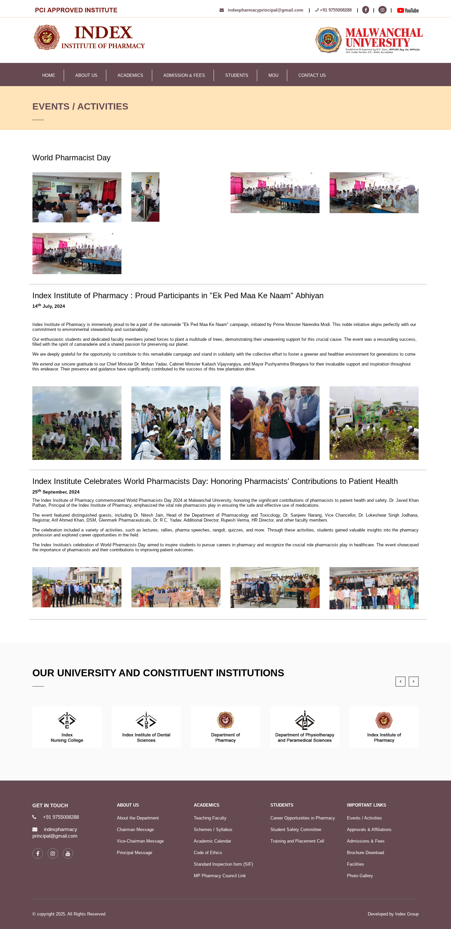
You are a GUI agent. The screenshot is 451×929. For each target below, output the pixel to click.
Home (48, 75)
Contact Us (312, 75)
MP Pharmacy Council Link (220, 875)
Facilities (355, 864)
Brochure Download (365, 852)
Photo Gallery (360, 875)
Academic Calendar (212, 841)
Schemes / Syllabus (213, 829)
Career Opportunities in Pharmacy (302, 818)
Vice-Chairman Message (140, 841)
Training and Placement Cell (297, 841)
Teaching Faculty (210, 818)
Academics (130, 75)
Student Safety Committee (295, 829)
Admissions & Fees (366, 841)
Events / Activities (364, 818)
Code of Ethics (208, 852)
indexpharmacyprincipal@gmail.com (263, 10)
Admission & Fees (184, 75)
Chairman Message (135, 829)
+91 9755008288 (335, 10)
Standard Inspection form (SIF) (223, 864)
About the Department (138, 818)
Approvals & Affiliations (369, 829)
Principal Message (134, 852)
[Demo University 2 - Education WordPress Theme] (90, 36)
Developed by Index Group (393, 914)
